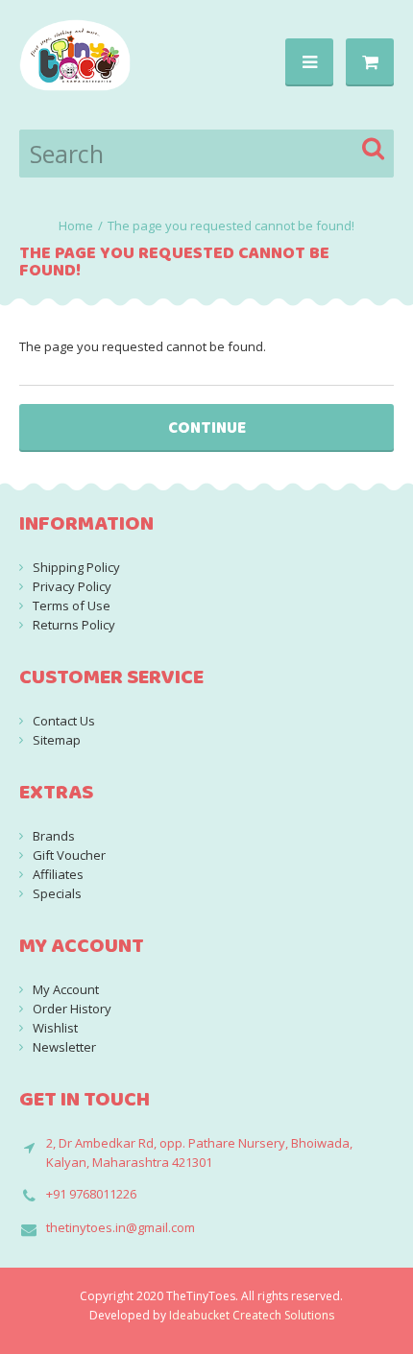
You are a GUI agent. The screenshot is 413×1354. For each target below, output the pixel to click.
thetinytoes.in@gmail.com (120, 1227)
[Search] (374, 149)
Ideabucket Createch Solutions (251, 1315)
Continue (207, 428)
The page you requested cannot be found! (231, 225)
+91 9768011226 (91, 1193)
